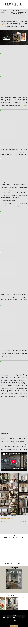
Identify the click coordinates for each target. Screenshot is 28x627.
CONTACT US (14, 621)
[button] (26, 579)
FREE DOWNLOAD (14, 625)
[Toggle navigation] (1, 4)
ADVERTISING (14, 622)
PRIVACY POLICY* (21, 617)
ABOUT (14, 620)
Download (14, 590)
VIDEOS (14, 624)
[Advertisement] (14, 558)
